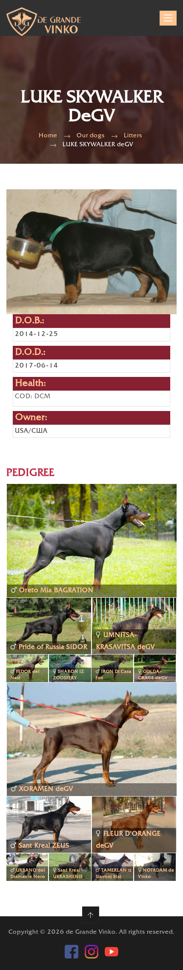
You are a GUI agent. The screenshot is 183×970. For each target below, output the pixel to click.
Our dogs (91, 136)
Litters (133, 136)
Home (48, 136)
